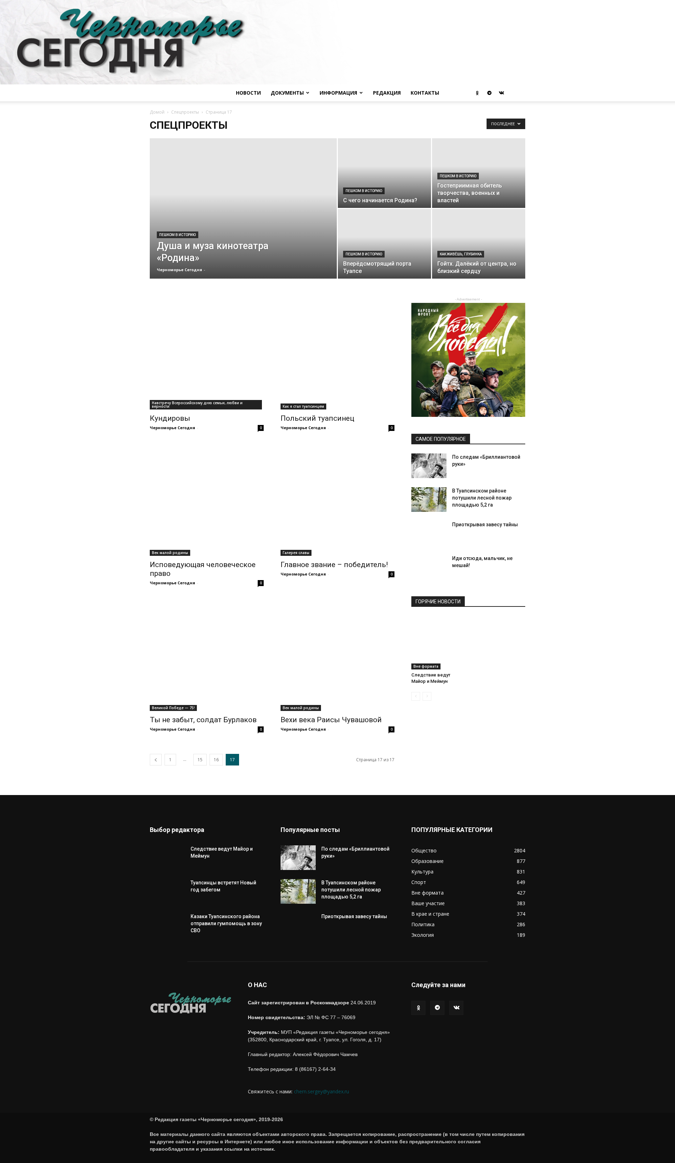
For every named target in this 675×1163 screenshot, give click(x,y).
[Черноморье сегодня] (337, 42)
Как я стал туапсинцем (303, 406)
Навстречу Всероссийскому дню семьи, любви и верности (197, 404)
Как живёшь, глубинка (461, 254)
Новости (248, 92)
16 (216, 760)
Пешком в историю (177, 235)
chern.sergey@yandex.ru (321, 1091)
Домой (157, 112)
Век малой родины (170, 552)
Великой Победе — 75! (173, 707)
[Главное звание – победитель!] (337, 499)
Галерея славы (296, 552)
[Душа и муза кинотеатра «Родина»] (243, 232)
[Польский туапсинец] (337, 352)
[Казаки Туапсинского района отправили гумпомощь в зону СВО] (167, 930)
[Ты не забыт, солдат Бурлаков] (207, 654)
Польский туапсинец (317, 418)
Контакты (425, 92)
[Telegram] (489, 92)
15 (200, 760)
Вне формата (425, 666)
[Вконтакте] (501, 92)
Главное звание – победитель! (334, 564)
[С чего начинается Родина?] (384, 184)
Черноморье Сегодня (179, 269)
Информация (338, 92)
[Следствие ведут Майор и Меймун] (438, 642)
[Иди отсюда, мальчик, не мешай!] (428, 572)
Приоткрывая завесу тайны (485, 524)
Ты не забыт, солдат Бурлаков (203, 720)
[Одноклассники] (477, 92)
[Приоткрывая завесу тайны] (428, 538)
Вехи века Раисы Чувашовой (331, 720)
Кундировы (170, 418)
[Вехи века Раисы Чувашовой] (337, 654)
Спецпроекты (185, 112)
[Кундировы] (207, 352)
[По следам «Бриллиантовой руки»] (428, 465)
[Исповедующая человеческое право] (207, 499)
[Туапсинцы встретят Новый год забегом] (167, 896)
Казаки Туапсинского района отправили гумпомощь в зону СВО (226, 923)
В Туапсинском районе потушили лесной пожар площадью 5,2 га (482, 498)
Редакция (387, 92)
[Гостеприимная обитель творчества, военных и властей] (478, 184)
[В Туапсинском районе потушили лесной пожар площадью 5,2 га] (428, 499)
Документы (287, 92)
